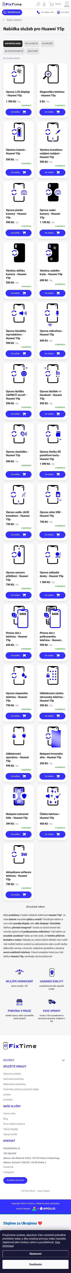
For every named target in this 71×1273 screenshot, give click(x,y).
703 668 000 (9, 1153)
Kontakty (8, 1099)
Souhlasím (35, 1264)
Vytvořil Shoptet (23, 1209)
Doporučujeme (13, 43)
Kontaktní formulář (15, 1180)
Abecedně (33, 51)
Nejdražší (47, 43)
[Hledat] (38, 4)
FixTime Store (28, 1191)
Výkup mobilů (10, 1134)
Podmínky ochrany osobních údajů (21, 1089)
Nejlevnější (31, 43)
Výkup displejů (10, 1129)
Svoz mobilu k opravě (14, 1124)
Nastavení (35, 1253)
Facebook (8, 1167)
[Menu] (67, 4)
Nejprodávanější (14, 51)
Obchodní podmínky (13, 1079)
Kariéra (7, 1094)
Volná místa (9, 1113)
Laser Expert (43, 1191)
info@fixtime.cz (11, 1148)
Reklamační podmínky (14, 1084)
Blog (5, 1118)
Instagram (8, 1172)
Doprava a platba (12, 1073)
